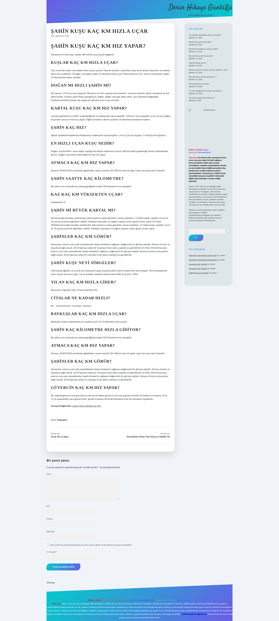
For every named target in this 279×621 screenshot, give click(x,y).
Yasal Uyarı (77, 11)
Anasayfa (49, 11)
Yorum (48, 474)
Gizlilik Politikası (63, 11)
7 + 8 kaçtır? (51, 552)
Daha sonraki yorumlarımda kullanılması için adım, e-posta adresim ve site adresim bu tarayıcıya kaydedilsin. (91, 545)
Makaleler (62, 420)
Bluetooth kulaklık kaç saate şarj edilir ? (204, 49)
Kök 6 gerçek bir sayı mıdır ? (199, 84)
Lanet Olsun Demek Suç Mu (86, 406)
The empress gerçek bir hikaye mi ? (202, 98)
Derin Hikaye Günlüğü (201, 7)
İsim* (48, 506)
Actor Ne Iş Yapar (60, 437)
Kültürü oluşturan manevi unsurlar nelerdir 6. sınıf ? (208, 70)
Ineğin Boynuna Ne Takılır (198, 273)
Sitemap (50, 582)
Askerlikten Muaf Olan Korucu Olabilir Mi (148, 437)
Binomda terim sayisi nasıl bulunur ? (202, 77)
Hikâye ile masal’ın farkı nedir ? (200, 42)
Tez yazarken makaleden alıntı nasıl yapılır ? (205, 35)
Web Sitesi (50, 531)
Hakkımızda (89, 11)
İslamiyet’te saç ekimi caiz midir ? (201, 56)
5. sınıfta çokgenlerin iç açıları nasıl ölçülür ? (205, 91)
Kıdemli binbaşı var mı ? (198, 63)
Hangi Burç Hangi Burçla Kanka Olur (203, 255)
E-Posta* (49, 519)
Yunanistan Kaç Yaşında (198, 264)
